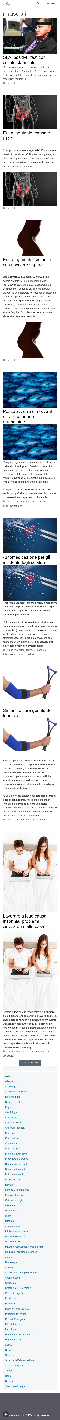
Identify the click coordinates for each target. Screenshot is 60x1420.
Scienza (9, 1355)
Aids (7, 1076)
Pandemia (10, 1298)
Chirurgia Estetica (15, 1122)
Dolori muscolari (16, 501)
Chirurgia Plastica (14, 1127)
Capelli (9, 1107)
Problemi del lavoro (15, 1314)
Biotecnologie (12, 1096)
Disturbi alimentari (15, 1169)
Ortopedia (41, 819)
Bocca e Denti (12, 1102)
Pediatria (10, 1303)
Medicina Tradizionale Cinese (21, 1252)
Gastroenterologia (14, 1195)
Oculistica (10, 1267)
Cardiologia (11, 1112)
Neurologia (11, 1262)
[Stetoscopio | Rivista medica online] (6, 3)
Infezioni (9, 1221)
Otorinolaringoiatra (15, 1293)
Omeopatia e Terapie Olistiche (21, 1272)
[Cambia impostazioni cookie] (6, 1414)
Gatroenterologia (14, 1200)
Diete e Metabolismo (16, 1153)
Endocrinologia (13, 1179)
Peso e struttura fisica (17, 1308)
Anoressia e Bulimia (16, 1091)
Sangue (9, 1350)
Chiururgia (10, 1133)
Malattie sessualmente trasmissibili (24, 1246)
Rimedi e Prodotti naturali (19, 1334)
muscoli (11, 83)
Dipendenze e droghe (16, 1158)
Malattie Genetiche (15, 1236)
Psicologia (10, 1329)
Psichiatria (11, 1324)
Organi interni (12, 1277)
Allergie (9, 1081)
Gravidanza (11, 1210)
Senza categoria (14, 1365)
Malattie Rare (12, 1241)
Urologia (9, 1381)
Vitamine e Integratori (16, 1386)
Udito (8, 1376)
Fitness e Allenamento (17, 1189)
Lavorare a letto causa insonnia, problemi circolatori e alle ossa (24, 921)
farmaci (30, 650)
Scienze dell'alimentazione (19, 1360)
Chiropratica (11, 1117)
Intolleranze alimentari (17, 1231)
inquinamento (12, 1226)
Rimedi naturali (13, 1339)
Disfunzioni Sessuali (16, 1164)
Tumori (9, 1370)
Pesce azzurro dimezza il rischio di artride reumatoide (27, 416)
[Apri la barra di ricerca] (38, 3)
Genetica (10, 1205)
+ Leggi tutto (30, 1063)
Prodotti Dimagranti (15, 1319)
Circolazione (13, 1051)
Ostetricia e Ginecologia (18, 1288)
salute (31, 654)
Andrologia (11, 1086)
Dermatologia (12, 1148)
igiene (8, 1215)
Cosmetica (11, 1143)
